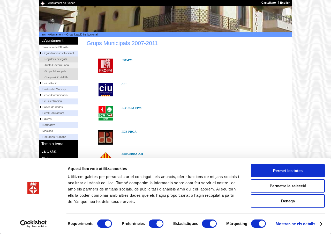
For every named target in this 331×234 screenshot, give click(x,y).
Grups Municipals (55, 71)
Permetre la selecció (288, 186)
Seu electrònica (52, 101)
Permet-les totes (288, 170)
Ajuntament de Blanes (61, 2)
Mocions (47, 130)
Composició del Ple (56, 77)
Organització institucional (81, 34)
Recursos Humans (54, 136)
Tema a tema (52, 143)
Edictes (47, 118)
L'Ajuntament (52, 40)
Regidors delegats (55, 59)
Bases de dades (52, 107)
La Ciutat (48, 151)
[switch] (156, 223)
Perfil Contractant (53, 113)
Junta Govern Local (56, 65)
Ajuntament (56, 34)
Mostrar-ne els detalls (295, 224)
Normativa (48, 124)
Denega (288, 201)
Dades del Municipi (54, 89)
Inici (43, 34)
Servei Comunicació (54, 95)
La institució (49, 83)
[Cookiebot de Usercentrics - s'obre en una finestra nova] (33, 224)
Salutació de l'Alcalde (55, 47)
